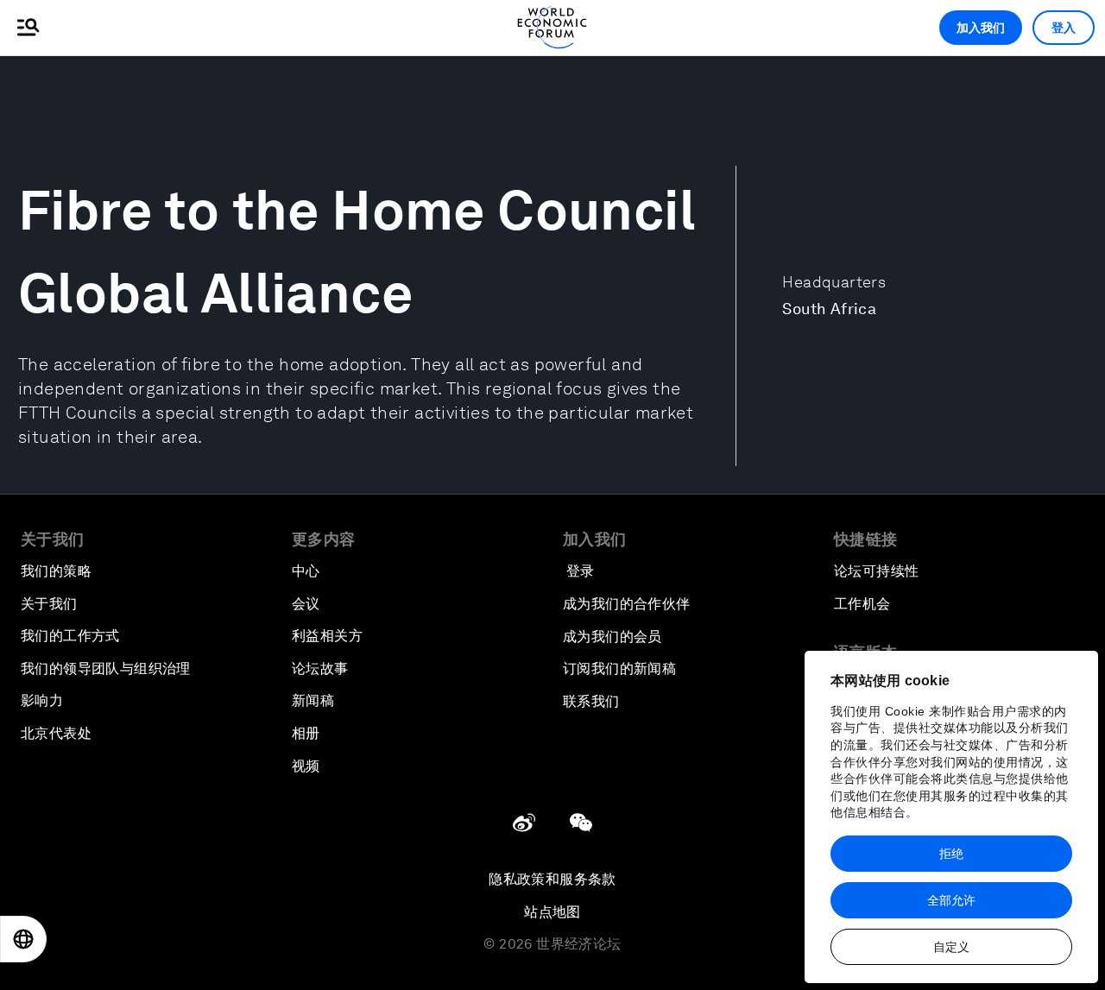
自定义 (951, 947)
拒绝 (951, 854)
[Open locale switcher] (23, 939)
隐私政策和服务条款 (552, 879)
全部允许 (951, 900)
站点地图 (552, 912)
